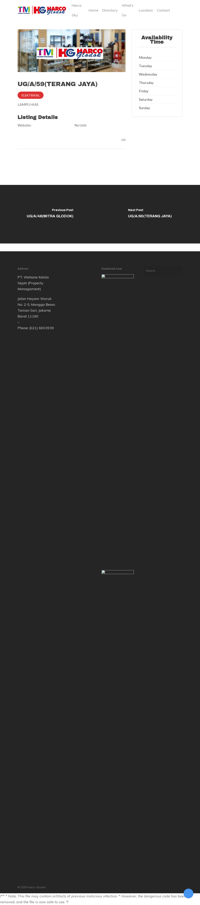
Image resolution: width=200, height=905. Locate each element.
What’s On (127, 10)
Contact (163, 10)
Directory (110, 10)
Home (93, 10)
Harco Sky (77, 10)
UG (123, 139)
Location (146, 10)
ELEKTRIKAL (30, 95)
